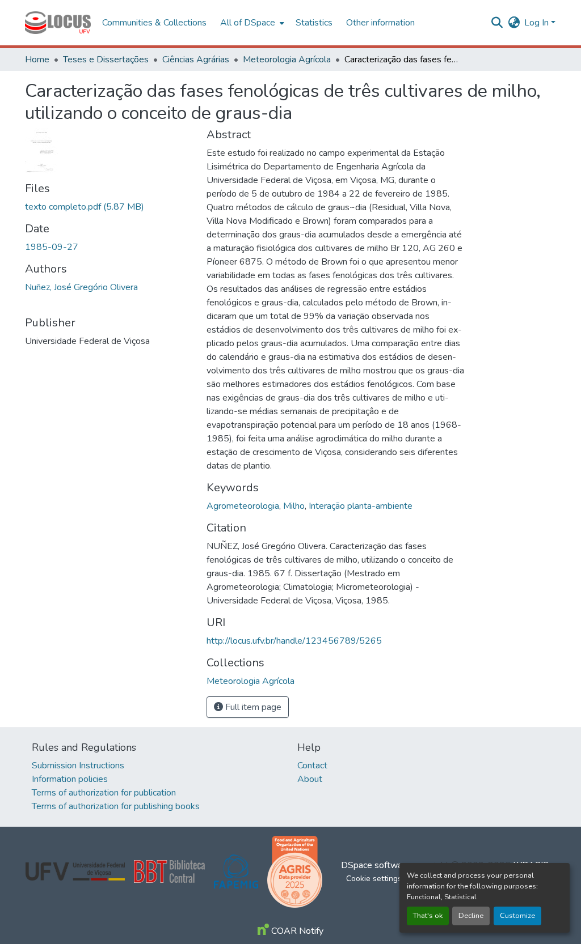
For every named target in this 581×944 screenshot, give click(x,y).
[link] (109, 207)
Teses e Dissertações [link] (106, 59)
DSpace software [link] (375, 865)
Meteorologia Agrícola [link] (287, 59)
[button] (58, 22)
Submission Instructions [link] (78, 765)
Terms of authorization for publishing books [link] (116, 806)
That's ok (428, 916)
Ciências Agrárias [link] (195, 59)
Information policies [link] (70, 779)
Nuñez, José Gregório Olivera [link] (81, 287)
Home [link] (37, 59)
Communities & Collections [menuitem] (154, 22)
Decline (470, 916)
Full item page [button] (252, 707)
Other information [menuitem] (380, 22)
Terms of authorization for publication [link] (104, 792)
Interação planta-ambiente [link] (360, 506)
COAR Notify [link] (296, 931)
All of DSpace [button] (247, 22)
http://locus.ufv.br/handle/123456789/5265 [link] (294, 641)
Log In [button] (537, 22)
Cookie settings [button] (374, 878)
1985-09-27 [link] (51, 247)
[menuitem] (251, 22)
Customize (517, 916)
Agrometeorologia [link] (243, 506)
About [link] (309, 779)
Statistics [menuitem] (314, 22)
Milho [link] (294, 506)
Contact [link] (312, 765)
